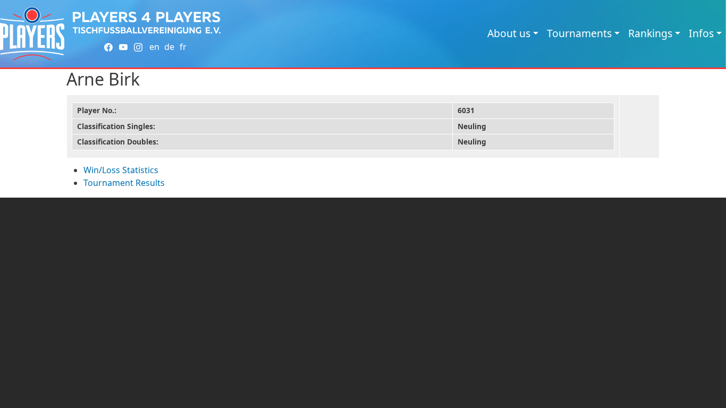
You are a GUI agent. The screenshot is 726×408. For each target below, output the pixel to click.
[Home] (32, 33)
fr (183, 47)
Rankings (650, 33)
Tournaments (579, 33)
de (169, 47)
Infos (701, 33)
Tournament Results (124, 183)
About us (508, 33)
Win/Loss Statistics (120, 170)
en (154, 47)
